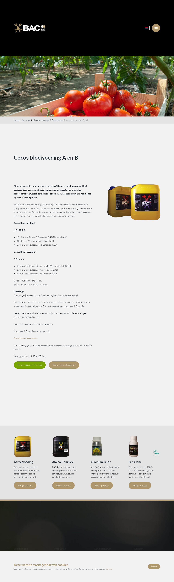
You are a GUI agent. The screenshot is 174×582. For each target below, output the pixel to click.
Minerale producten (41, 120)
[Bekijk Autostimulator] (106, 446)
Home (16, 120)
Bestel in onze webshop (30, 365)
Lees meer (108, 569)
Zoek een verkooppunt (64, 365)
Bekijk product (25, 485)
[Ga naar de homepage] (29, 28)
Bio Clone (135, 462)
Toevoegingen (57, 120)
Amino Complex (62, 462)
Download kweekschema (25, 338)
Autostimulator (101, 462)
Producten (26, 120)
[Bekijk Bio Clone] (144, 446)
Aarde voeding (23, 462)
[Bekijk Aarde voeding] (29, 446)
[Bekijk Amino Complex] (67, 446)
